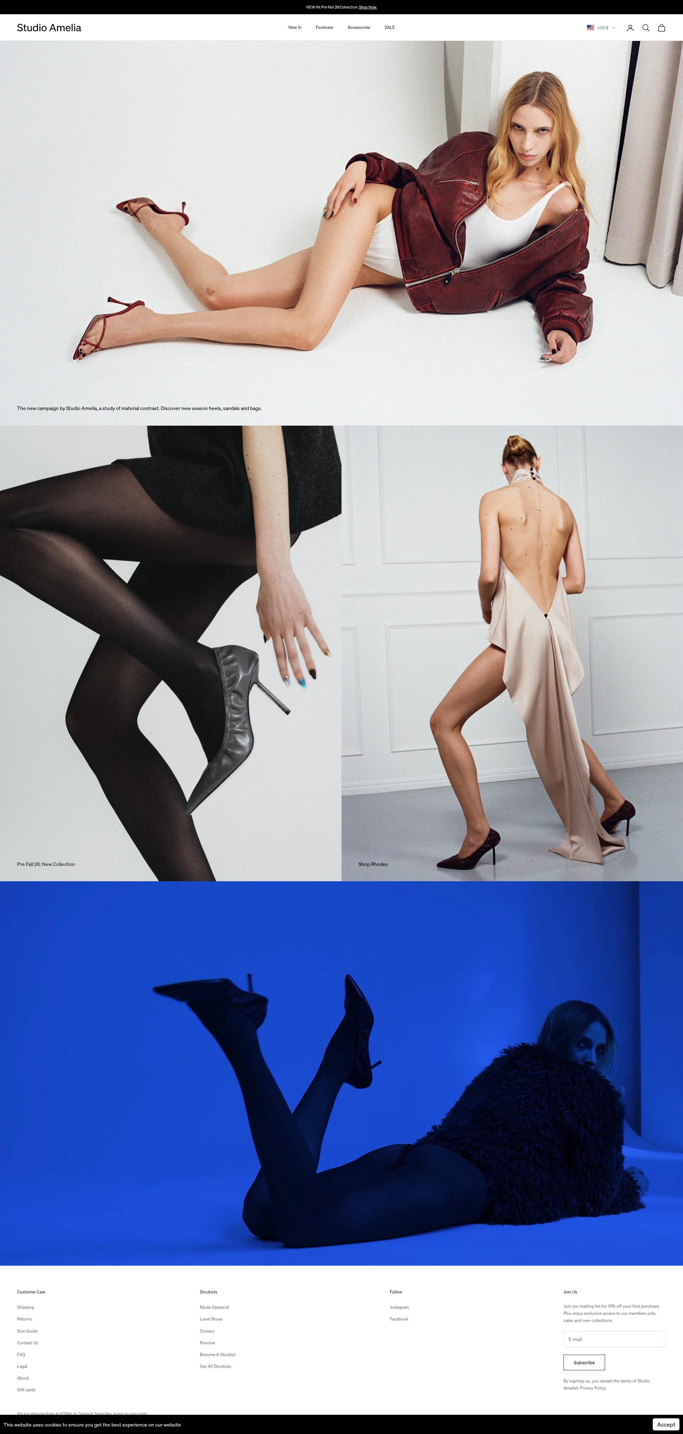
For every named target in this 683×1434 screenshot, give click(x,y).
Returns (24, 1319)
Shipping (25, 1307)
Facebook (399, 1319)
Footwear (324, 27)
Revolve (207, 1342)
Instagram (399, 1307)
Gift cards (26, 1389)
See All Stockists (215, 1366)
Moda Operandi (214, 1307)
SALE (390, 27)
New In (295, 27)
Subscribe (584, 1362)
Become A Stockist (217, 1354)
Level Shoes (211, 1319)
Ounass (207, 1331)
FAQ (21, 1354)
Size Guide (27, 1331)
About (23, 1378)
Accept (666, 1424)
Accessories (359, 27)
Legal (22, 1366)
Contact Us (27, 1342)
